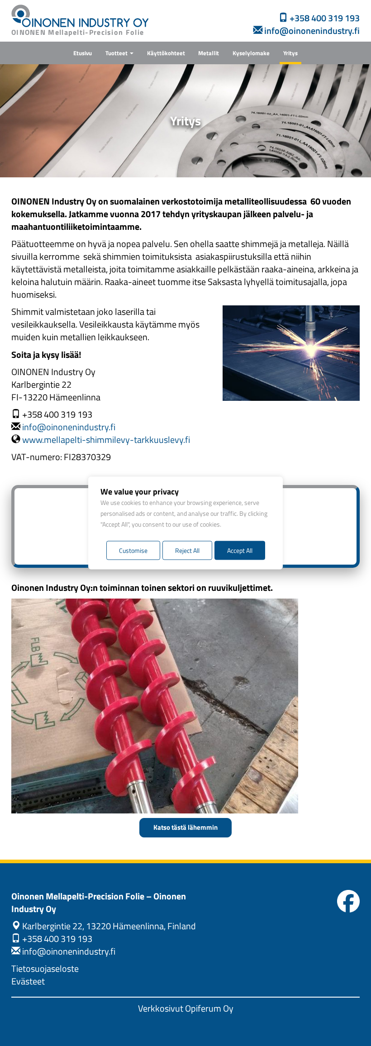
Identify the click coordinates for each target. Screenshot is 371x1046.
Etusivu (82, 52)
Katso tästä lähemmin (185, 827)
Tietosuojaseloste (45, 968)
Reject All (187, 550)
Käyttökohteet (166, 52)
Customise (133, 550)
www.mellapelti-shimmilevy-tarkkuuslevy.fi (106, 440)
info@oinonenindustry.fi (68, 427)
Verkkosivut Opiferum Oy (185, 1008)
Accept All (239, 550)
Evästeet (28, 981)
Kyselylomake (251, 52)
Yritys (290, 52)
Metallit (208, 52)
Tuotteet (117, 52)
